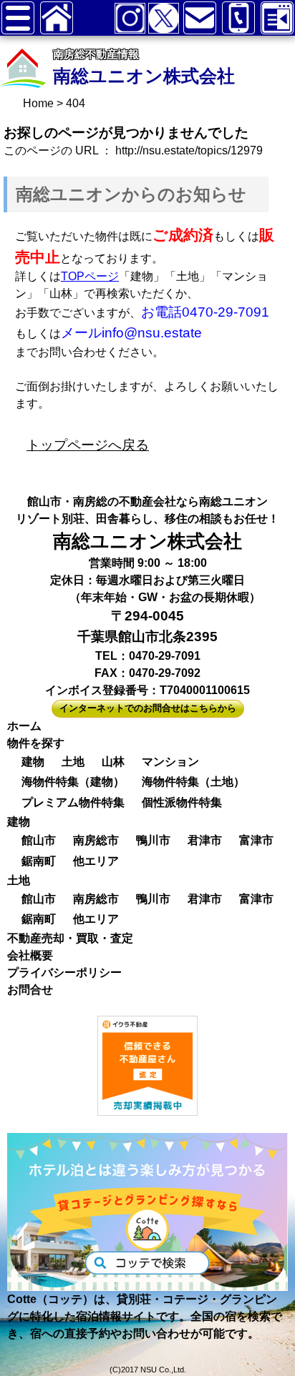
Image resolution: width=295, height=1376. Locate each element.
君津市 (205, 840)
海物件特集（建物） (73, 782)
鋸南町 (38, 861)
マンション (170, 762)
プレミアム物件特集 (73, 802)
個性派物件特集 (182, 802)
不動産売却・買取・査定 (70, 938)
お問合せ (30, 990)
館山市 (38, 840)
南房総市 (96, 840)
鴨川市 (153, 840)
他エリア (96, 861)
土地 (73, 762)
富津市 (256, 840)
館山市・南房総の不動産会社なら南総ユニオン (147, 501)
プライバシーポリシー (64, 972)
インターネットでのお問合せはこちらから (147, 708)
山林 (113, 762)
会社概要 (30, 955)
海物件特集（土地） (193, 782)
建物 (32, 762)
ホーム (24, 726)
